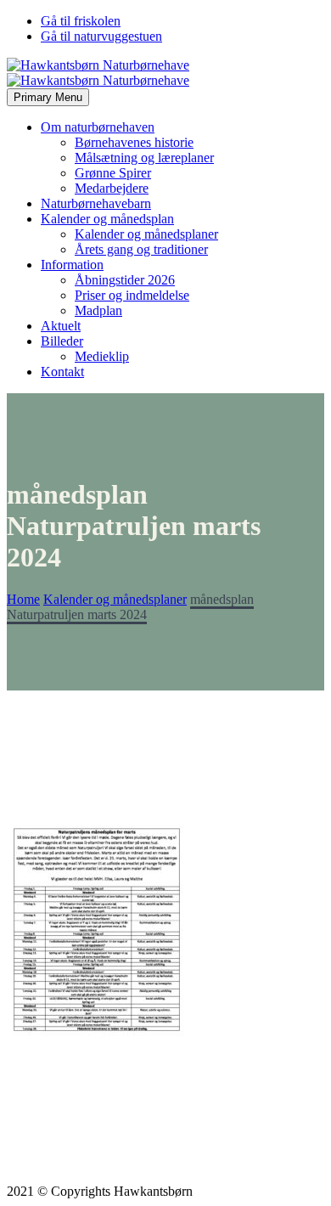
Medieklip (102, 356)
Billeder (62, 341)
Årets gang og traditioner (141, 249)
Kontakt (62, 371)
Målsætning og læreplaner (144, 157)
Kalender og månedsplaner (146, 234)
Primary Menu (48, 97)
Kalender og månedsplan (107, 218)
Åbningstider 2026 (125, 280)
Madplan (98, 310)
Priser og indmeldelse (132, 295)
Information (72, 264)
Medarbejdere (112, 188)
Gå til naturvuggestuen (101, 36)
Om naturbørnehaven (97, 127)
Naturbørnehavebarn (96, 203)
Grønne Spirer (113, 173)
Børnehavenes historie (134, 142)
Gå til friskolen (81, 21)
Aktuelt (61, 325)
